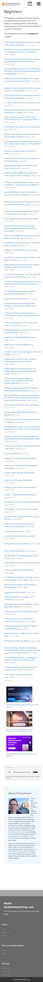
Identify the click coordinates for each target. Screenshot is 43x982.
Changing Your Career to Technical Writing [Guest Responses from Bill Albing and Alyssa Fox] (22, 439)
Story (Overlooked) (11, 453)
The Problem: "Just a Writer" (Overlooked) (20, 509)
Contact (4, 935)
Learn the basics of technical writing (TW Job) (22, 563)
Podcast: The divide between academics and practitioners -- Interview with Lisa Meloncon (21, 183)
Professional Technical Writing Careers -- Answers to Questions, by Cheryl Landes (20, 304)
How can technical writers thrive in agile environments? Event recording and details (21, 118)
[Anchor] (36, 45)
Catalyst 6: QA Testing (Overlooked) (18, 480)
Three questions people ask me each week (21, 219)
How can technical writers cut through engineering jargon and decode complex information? (20, 228)
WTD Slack (5, 950)
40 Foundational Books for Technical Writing (21, 405)
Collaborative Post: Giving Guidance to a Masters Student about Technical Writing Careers (20, 371)
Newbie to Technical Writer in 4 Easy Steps (20, 250)
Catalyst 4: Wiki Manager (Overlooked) (19, 473)
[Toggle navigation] (38, 3)
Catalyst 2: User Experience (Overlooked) (20, 487)
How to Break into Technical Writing (18, 674)
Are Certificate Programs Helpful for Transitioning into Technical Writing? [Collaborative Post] (18, 381)
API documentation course (21, 831)
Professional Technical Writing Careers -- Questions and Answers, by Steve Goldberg (21, 314)
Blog (3, 929)
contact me (25, 852)
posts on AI (20, 836)
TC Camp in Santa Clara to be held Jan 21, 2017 (22, 102)
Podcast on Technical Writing (15, 299)
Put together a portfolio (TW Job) (17, 544)
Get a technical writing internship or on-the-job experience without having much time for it (22, 282)
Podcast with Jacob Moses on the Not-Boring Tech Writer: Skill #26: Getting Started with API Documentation (22, 71)
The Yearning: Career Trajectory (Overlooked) (22, 502)
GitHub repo (5, 968)
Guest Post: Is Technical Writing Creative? (20, 337)
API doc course (6, 932)
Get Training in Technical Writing (17, 641)
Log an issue (5, 972)
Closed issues (6, 975)
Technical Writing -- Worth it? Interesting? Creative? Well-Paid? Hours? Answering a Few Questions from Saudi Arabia (22, 650)
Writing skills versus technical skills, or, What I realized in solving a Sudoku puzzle (22, 266)
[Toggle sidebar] (30, 3)
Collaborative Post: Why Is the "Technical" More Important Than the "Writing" (20, 360)
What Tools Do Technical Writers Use (18, 344)
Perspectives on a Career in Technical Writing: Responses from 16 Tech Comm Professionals (22, 428)
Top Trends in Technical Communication (20, 536)
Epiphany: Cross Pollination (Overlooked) (20, 458)
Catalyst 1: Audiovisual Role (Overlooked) (20, 494)
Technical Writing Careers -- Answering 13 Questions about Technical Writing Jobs (20, 658)
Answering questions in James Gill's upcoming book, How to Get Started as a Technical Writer (22, 142)
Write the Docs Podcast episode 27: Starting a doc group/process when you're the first (22, 50)
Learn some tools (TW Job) (14, 551)
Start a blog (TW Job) (12, 531)
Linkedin (4, 953)
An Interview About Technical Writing (18, 570)
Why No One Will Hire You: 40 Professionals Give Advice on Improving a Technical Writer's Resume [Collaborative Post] (22, 397)
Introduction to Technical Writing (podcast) (21, 611)
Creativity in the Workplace (14, 592)
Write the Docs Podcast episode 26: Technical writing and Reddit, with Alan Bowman (22, 60)
